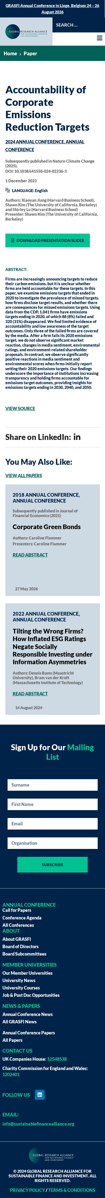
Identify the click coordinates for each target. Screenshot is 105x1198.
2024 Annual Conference (34, 141)
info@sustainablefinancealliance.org (38, 1124)
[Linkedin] (40, 1095)
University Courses (21, 987)
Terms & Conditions (71, 1190)
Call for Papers (16, 910)
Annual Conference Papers (28, 1032)
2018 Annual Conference (46, 495)
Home (10, 53)
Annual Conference (39, 501)
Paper (30, 53)
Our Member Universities (27, 973)
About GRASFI (16, 939)
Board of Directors (20, 946)
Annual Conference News (27, 1014)
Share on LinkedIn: (39, 437)
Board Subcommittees (24, 954)
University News (18, 980)
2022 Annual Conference (46, 614)
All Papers (12, 1040)
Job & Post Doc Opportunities (31, 995)
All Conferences (18, 925)
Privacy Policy (27, 1190)
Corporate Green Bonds (47, 527)
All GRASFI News (19, 1021)
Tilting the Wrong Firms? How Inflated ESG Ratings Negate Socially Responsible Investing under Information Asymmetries (53, 646)
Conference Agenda (22, 917)
